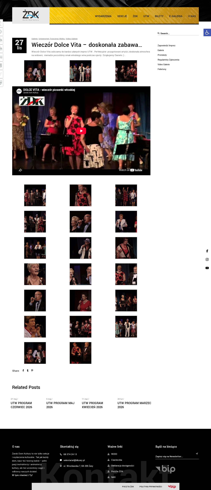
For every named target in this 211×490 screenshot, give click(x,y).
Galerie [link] (35, 38)
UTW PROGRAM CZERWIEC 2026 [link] (21, 405)
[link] (207, 32)
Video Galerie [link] (72, 38)
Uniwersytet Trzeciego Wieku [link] (52, 38)
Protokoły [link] (162, 55)
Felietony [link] (162, 69)
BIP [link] (172, 486)
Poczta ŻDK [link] (128, 486)
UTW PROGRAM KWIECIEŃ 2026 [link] (92, 405)
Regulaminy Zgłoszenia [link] (168, 59)
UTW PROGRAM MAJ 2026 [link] (60, 405)
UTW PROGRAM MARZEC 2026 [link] (134, 405)
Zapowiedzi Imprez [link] (166, 45)
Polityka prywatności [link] (151, 486)
